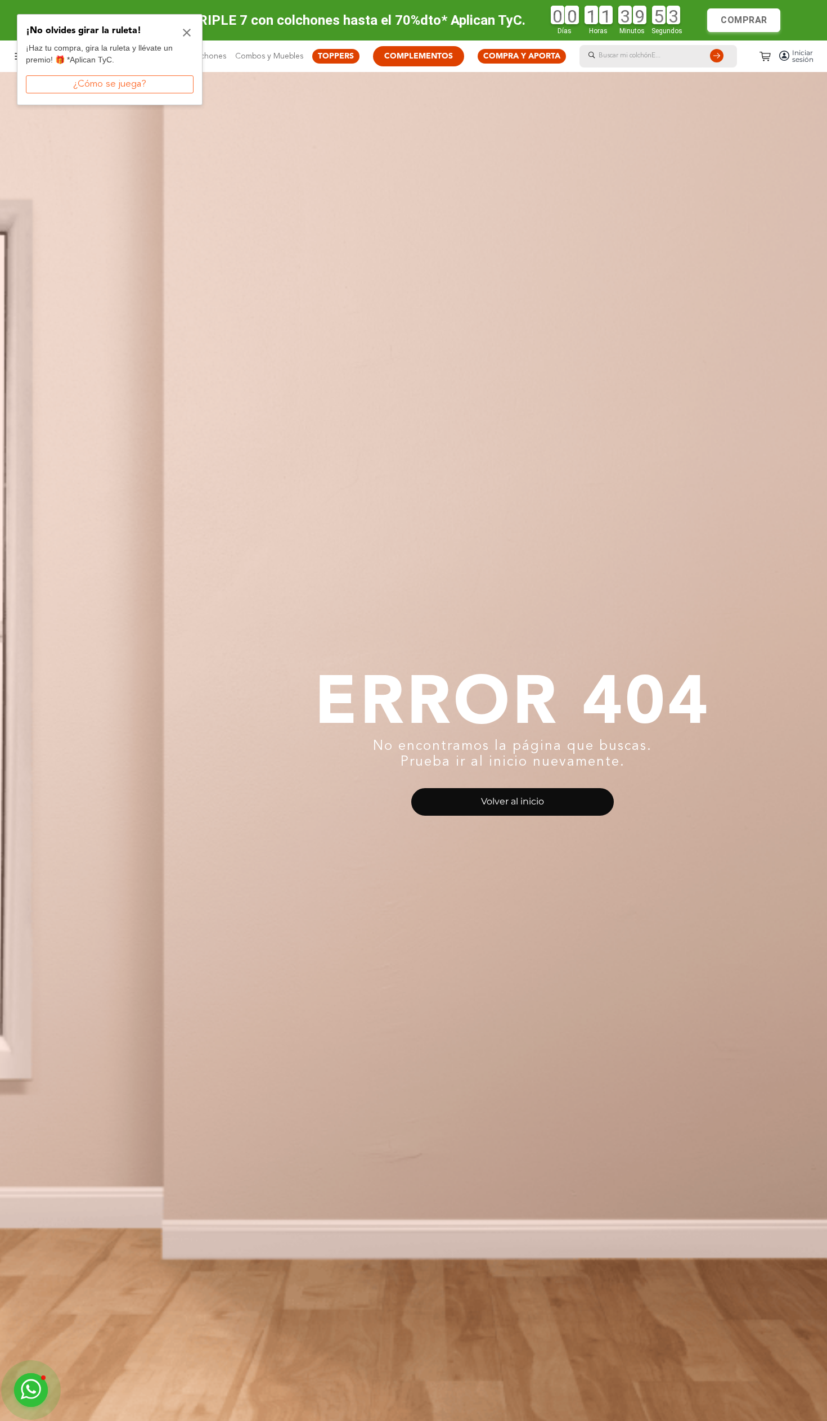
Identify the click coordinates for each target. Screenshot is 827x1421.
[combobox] (669, 56)
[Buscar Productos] (719, 56)
